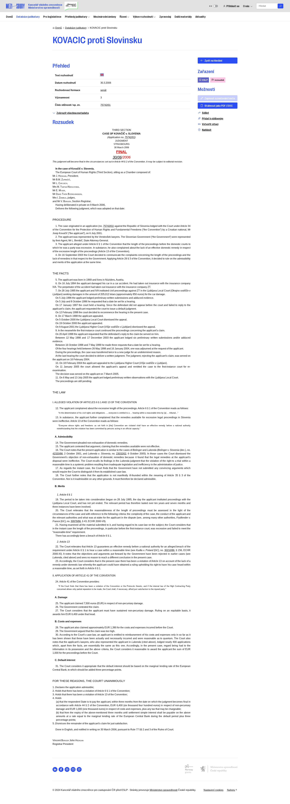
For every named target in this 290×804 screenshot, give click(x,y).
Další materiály (183, 16)
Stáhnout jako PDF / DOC (219, 105)
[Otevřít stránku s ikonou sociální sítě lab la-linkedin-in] (55, 769)
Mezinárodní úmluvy (104, 16)
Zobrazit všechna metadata (72, 112)
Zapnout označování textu (220, 98)
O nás (246, 6)
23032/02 (121, 453)
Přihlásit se (232, 6)
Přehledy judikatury (76, 16)
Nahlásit (206, 129)
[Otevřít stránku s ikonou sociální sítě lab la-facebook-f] (61, 769)
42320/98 (58, 453)
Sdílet (205, 112)
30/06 (117, 157)
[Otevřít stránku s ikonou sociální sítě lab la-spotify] (67, 769)
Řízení (123, 16)
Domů (9, 16)
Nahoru (231, 790)
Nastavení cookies (213, 790)
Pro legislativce (52, 16)
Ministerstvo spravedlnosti (163, 790)
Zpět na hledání (213, 60)
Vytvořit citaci (210, 124)
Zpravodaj (165, 16)
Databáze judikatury (28, 16)
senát (103, 90)
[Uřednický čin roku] (71, 6)
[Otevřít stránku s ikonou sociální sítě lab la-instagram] (79, 769)
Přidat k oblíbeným (212, 118)
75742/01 (105, 105)
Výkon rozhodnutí (143, 16)
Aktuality (200, 16)
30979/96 (76, 521)
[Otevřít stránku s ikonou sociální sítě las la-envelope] (73, 769)
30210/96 (169, 550)
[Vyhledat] (280, 6)
